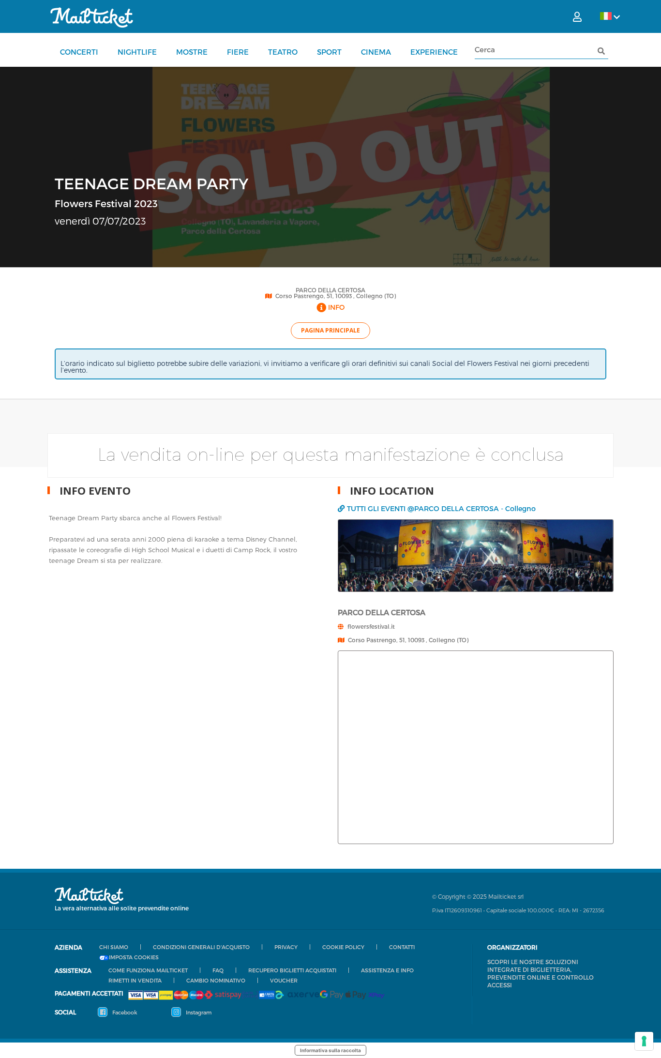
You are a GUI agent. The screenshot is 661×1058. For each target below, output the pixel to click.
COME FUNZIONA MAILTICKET (148, 970)
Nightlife (137, 51)
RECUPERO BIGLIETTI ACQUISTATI (292, 970)
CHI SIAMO (113, 947)
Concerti (79, 51)
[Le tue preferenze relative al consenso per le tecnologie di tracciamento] (644, 1041)
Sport (329, 51)
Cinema (376, 51)
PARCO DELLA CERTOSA (330, 290)
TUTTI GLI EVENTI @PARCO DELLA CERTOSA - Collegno (441, 508)
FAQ (218, 970)
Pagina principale (330, 330)
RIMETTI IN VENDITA (135, 980)
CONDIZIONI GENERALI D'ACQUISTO (201, 947)
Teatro (283, 51)
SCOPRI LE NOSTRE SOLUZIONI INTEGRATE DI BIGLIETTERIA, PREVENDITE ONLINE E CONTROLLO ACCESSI (540, 973)
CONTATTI (402, 947)
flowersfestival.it (371, 626)
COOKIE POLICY (343, 947)
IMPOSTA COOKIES (134, 957)
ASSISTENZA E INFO (387, 970)
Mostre (192, 51)
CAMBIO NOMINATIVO (215, 980)
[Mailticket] (91, 17)
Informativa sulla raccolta (330, 1050)
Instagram (197, 1012)
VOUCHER (284, 980)
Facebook (124, 1012)
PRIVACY (286, 947)
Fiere (238, 51)
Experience (434, 51)
